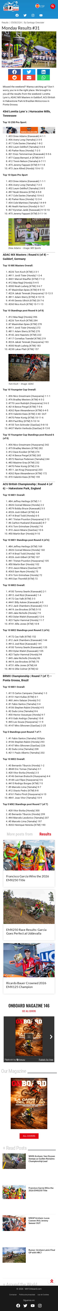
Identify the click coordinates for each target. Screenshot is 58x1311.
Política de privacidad (27, 1295)
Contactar (13, 1295)
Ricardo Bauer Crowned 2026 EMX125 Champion (26, 985)
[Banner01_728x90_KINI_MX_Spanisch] (29, 132)
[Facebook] (17, 15)
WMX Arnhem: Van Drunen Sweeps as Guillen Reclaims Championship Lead (42, 1158)
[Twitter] (25, 15)
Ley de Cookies (43, 1295)
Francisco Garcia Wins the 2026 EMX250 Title (27, 878)
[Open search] (52, 6)
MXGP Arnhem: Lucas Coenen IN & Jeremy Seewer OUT (39, 1220)
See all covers (29, 1011)
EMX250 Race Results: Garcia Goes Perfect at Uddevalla (26, 931)
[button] (14, 72)
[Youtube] (40, 15)
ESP (42, 6)
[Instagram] (33, 15)
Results (5, 22)
